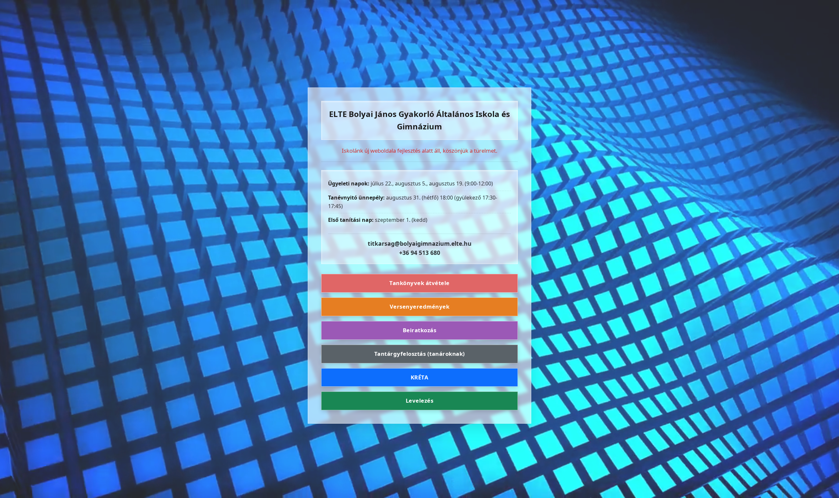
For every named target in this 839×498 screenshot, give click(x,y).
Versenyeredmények (420, 306)
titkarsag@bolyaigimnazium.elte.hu (420, 243)
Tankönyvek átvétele (419, 283)
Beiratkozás (420, 330)
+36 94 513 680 (419, 253)
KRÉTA (420, 377)
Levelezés (420, 400)
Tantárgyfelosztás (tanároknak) (419, 353)
